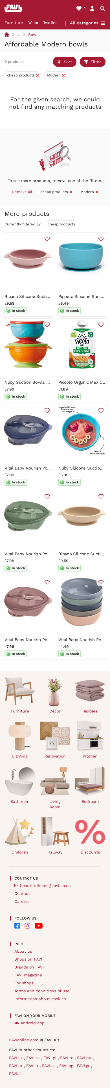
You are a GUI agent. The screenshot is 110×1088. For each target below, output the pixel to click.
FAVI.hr (16, 1065)
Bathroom (19, 801)
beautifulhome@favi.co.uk (45, 885)
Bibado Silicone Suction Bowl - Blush (42, 296)
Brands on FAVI (29, 967)
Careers (21, 901)
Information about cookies (40, 999)
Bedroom (90, 801)
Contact (22, 893)
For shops (23, 983)
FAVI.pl (50, 1057)
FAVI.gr (84, 1065)
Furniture (14, 22)
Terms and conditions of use (41, 991)
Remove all (22, 192)
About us (23, 951)
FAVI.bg (66, 1065)
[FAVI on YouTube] (39, 926)
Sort (68, 61)
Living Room (54, 804)
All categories (84, 22)
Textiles (50, 22)
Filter (96, 61)
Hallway (54, 852)
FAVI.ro (67, 1057)
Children (20, 852)
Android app (33, 1023)
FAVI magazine (28, 975)
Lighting (19, 756)
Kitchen (90, 756)
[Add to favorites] (47, 239)
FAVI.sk (33, 1057)
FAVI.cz (16, 1057)
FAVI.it (33, 1065)
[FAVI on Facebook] (17, 926)
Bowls (33, 34)
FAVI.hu (85, 1057)
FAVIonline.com (23, 1040)
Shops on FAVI (28, 959)
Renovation (55, 756)
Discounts (90, 852)
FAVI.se (49, 1065)
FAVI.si (15, 1073)
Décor (33, 22)
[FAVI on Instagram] (27, 926)
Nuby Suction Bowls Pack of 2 (35, 382)
